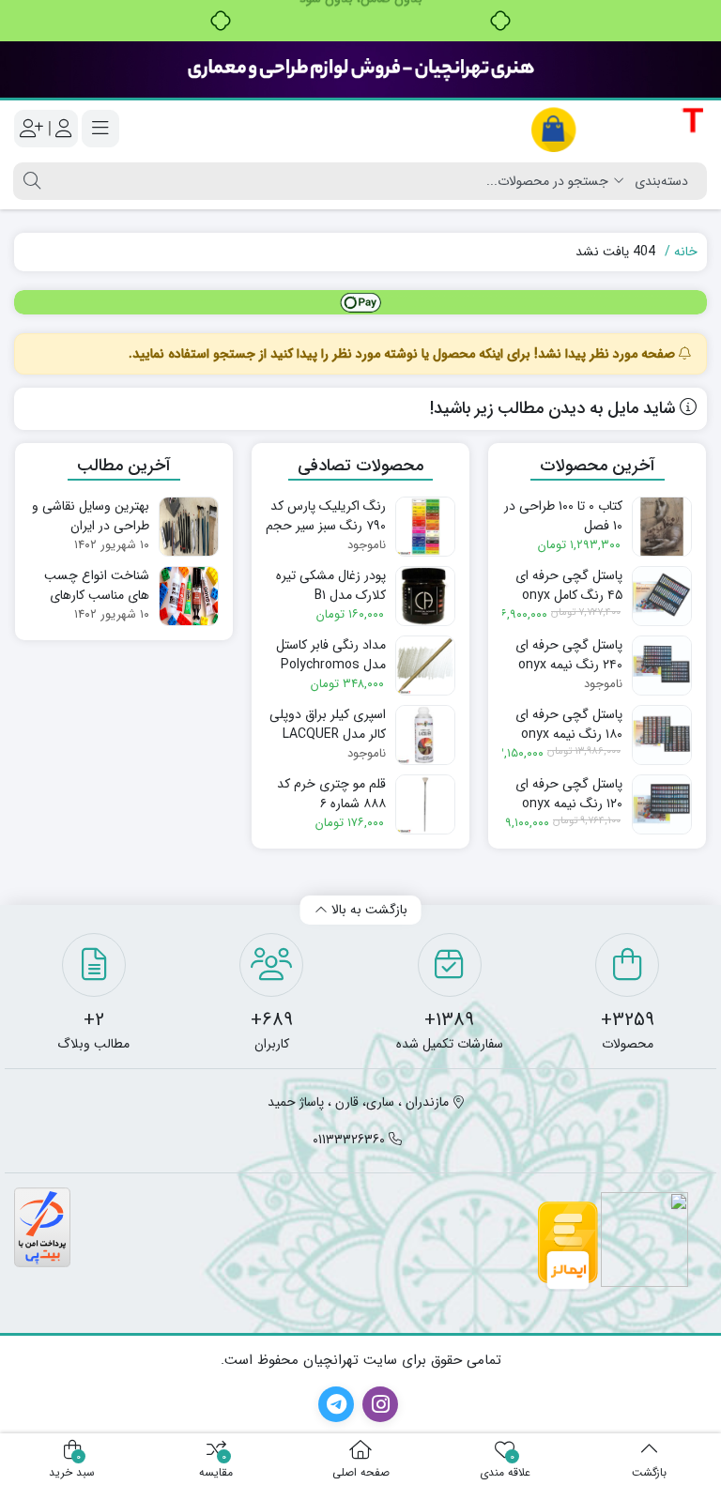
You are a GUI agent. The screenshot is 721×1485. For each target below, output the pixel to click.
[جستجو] (29, 181)
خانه (686, 251)
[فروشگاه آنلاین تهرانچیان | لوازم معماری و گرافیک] (618, 129)
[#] (360, 302)
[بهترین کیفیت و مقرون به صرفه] (360, 69)
